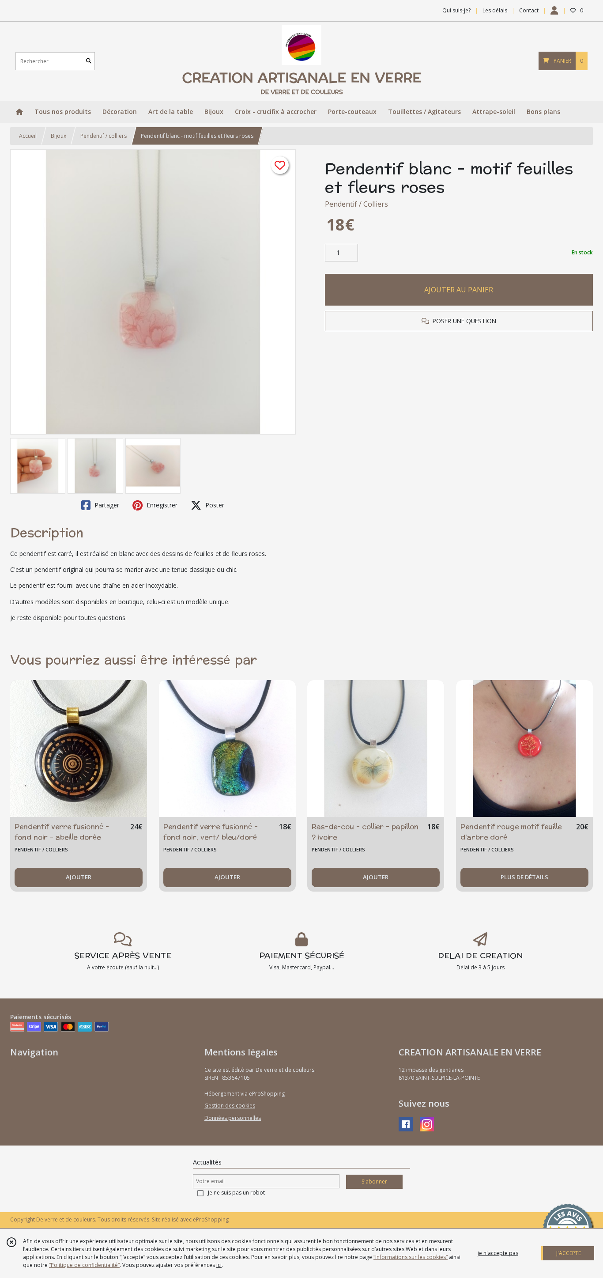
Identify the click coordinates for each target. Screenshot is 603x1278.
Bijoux (58, 136)
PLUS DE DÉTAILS (524, 877)
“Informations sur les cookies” (410, 1257)
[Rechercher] (88, 61)
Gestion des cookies (229, 1105)
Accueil (28, 136)
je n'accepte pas (498, 1253)
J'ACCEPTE (568, 1253)
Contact (529, 10)
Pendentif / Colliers (356, 204)
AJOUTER (78, 877)
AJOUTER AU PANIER (458, 290)
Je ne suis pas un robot (236, 1192)
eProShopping (211, 1219)
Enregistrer (161, 505)
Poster (214, 505)
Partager (106, 505)
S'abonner (374, 1181)
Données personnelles (232, 1118)
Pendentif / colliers (103, 136)
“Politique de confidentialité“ (84, 1265)
